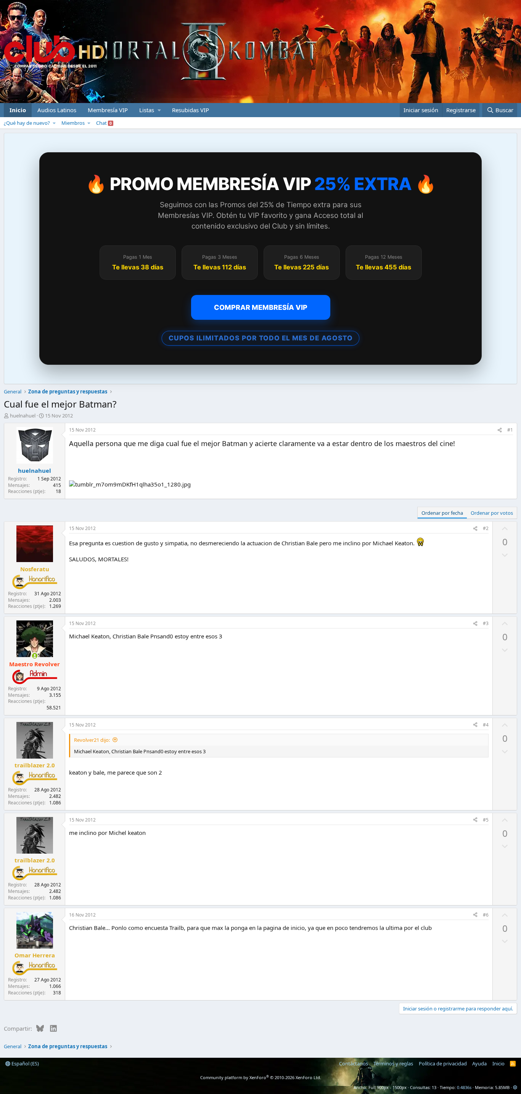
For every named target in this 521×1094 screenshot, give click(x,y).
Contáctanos (353, 1063)
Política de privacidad (443, 1063)
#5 (486, 820)
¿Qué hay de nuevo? (27, 122)
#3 (486, 623)
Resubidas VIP (190, 110)
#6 (486, 915)
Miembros (73, 122)
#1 (510, 430)
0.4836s (464, 1087)
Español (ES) (24, 1063)
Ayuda (479, 1063)
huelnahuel (22, 415)
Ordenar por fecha (442, 512)
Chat (104, 122)
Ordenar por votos (492, 512)
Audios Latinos (56, 110)
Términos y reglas (393, 1063)
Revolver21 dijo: (92, 739)
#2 (486, 528)
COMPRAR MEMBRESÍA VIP (260, 307)
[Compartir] (500, 430)
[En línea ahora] (34, 655)
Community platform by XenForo (260, 1077)
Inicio (18, 110)
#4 (486, 725)
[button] (149, 110)
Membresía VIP (108, 110)
